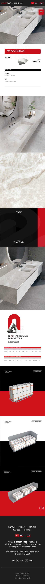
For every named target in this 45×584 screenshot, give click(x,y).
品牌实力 (11, 527)
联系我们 (27, 530)
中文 (32, 3)
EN (42, 3)
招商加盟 (32, 527)
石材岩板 (21, 527)
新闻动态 (16, 530)
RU (36, 3)
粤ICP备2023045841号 (22, 578)
